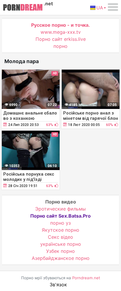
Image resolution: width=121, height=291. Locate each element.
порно (60, 46)
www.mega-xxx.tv (61, 32)
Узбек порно (60, 251)
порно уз (60, 223)
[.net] (23, 8)
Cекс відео (60, 237)
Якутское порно (60, 230)
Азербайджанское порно (61, 258)
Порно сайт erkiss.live (61, 39)
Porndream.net (86, 277)
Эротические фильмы (60, 209)
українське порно (60, 244)
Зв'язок (58, 284)
